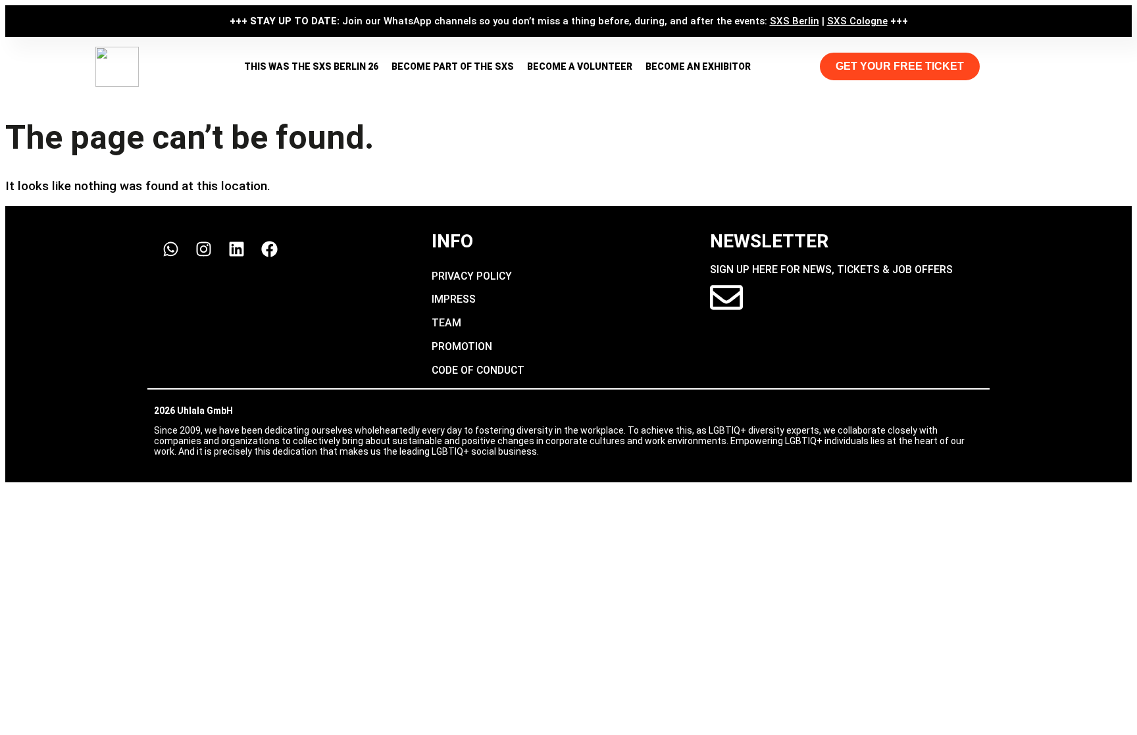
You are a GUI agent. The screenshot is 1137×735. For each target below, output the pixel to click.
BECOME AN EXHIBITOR (698, 66)
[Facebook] (269, 248)
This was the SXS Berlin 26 (311, 66)
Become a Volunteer (579, 66)
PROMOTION (462, 346)
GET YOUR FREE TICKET (900, 66)
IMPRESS (454, 299)
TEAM (446, 323)
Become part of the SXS (453, 66)
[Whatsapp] (170, 248)
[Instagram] (203, 248)
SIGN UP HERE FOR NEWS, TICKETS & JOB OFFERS (831, 269)
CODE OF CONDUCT (478, 370)
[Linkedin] (236, 248)
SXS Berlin (794, 21)
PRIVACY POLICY (472, 276)
